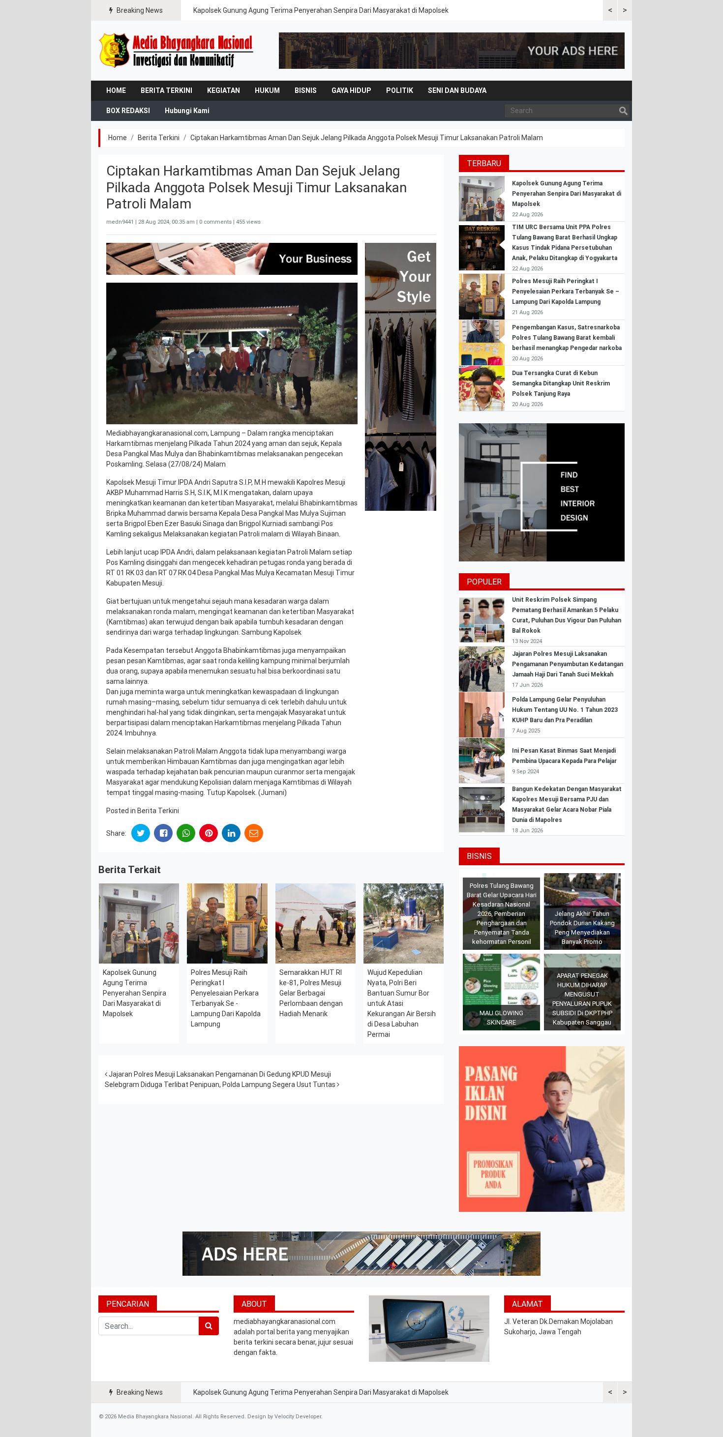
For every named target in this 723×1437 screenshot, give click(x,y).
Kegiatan (223, 90)
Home (116, 90)
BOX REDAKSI (128, 111)
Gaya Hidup (351, 90)
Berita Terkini (166, 90)
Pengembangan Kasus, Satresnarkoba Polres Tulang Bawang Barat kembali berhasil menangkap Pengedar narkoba (567, 338)
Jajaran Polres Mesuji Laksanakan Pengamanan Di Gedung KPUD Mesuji (219, 1074)
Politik (399, 90)
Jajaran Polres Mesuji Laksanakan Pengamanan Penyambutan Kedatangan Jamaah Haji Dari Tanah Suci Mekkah (567, 664)
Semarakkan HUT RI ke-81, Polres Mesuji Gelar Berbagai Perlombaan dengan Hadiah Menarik (311, 993)
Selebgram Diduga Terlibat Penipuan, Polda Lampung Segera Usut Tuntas (221, 1084)
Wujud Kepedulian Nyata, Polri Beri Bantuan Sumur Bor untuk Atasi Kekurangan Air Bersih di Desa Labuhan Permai (401, 1003)
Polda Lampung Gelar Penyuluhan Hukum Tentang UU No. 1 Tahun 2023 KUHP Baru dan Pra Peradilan (565, 710)
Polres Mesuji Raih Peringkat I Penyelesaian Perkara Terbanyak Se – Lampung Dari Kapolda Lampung (565, 291)
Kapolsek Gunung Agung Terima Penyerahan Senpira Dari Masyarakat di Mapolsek (321, 10)
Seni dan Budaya (457, 90)
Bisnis (306, 90)
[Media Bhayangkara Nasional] (177, 51)
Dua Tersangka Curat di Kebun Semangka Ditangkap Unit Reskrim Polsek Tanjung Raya (561, 383)
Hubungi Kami (187, 111)
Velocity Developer (297, 1416)
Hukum (267, 90)
